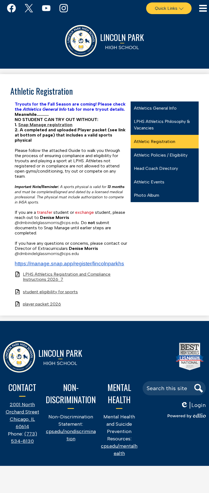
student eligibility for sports (50, 291)
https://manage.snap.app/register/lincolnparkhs (69, 263)
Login (193, 405)
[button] (169, 8)
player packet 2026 (42, 304)
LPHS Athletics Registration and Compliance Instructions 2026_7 (66, 277)
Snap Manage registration (45, 124)
